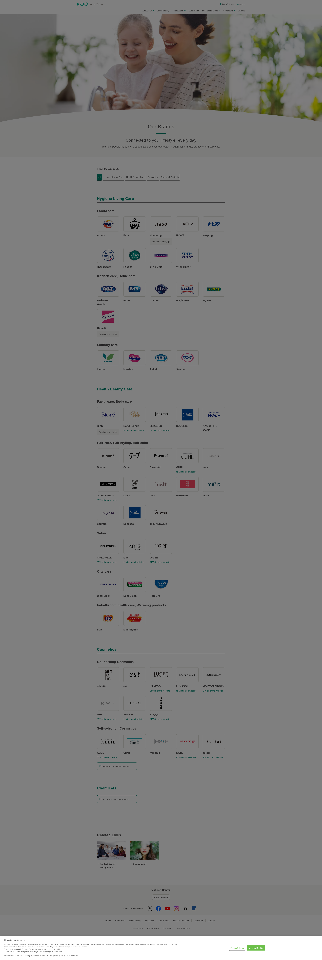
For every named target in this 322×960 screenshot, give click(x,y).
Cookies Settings (237, 948)
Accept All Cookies (256, 948)
